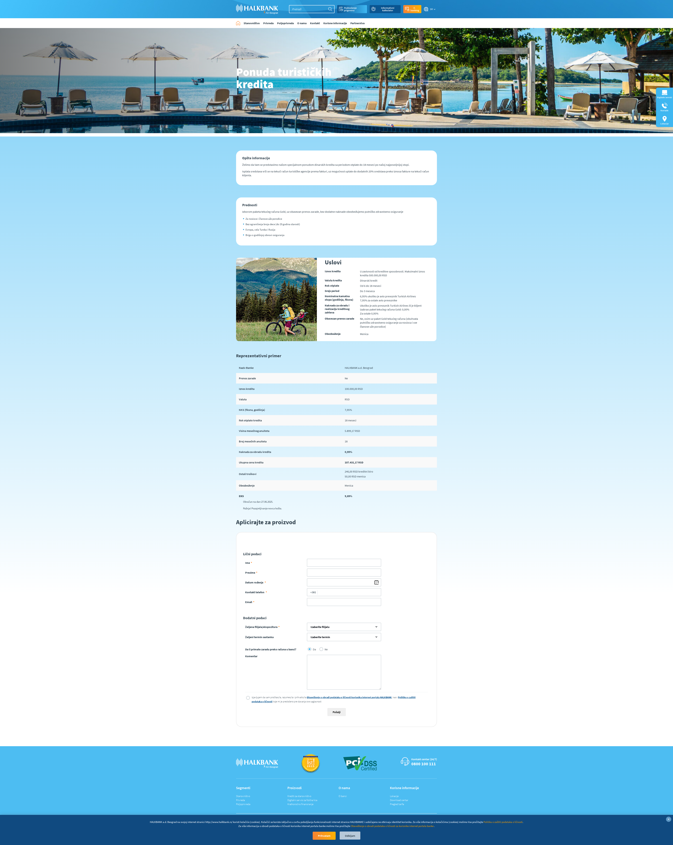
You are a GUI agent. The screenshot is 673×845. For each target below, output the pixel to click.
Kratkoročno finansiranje (300, 804)
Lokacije (394, 796)
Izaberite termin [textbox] (320, 637)
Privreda (240, 800)
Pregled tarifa (397, 804)
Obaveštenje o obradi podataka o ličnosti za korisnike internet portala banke (392, 826)
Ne (326, 649)
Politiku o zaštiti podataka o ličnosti (503, 822)
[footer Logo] (257, 763)
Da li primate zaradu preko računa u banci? (270, 649)
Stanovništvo (243, 796)
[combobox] (344, 627)
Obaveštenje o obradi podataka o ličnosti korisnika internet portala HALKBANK (349, 697)
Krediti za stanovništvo (299, 796)
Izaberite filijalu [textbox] (320, 627)
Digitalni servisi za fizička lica (302, 800)
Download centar (399, 800)
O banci (343, 796)
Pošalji (337, 712)
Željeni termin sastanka (259, 637)
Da (314, 649)
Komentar (251, 656)
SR (431, 9)
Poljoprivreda (243, 804)
